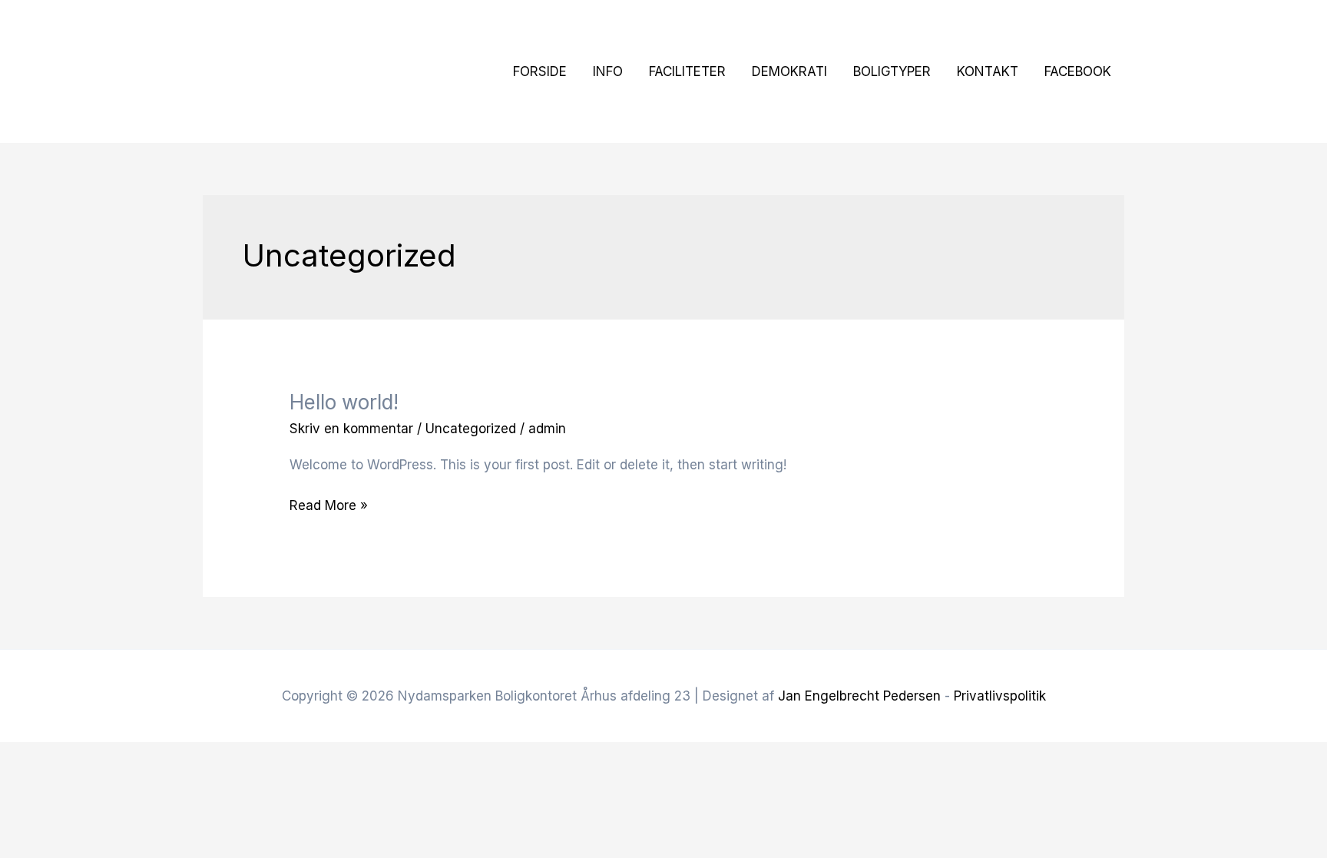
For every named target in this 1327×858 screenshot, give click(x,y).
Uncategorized (470, 428)
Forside (540, 71)
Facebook (1077, 71)
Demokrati (789, 71)
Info (608, 71)
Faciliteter (687, 71)
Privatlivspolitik (1000, 696)
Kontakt (987, 71)
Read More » (329, 504)
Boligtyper (892, 71)
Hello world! (344, 402)
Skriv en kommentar (351, 428)
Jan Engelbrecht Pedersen (859, 696)
